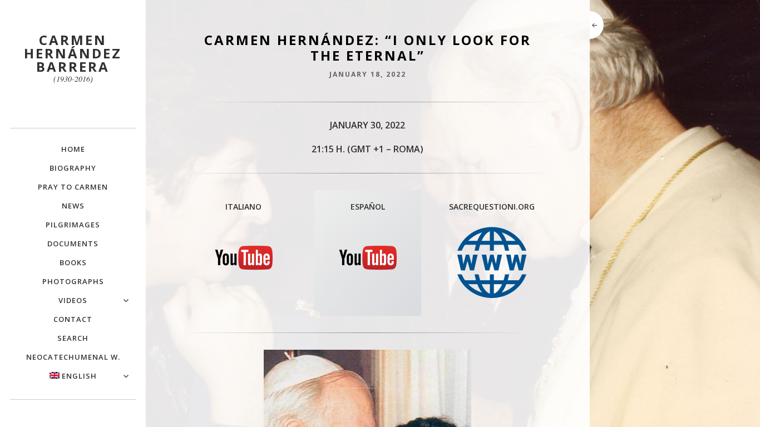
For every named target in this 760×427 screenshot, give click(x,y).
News (73, 206)
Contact (72, 319)
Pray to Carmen (73, 187)
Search (72, 338)
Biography (73, 168)
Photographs (73, 281)
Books (73, 262)
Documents (72, 244)
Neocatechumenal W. (73, 357)
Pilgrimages (73, 225)
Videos (72, 300)
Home (73, 149)
